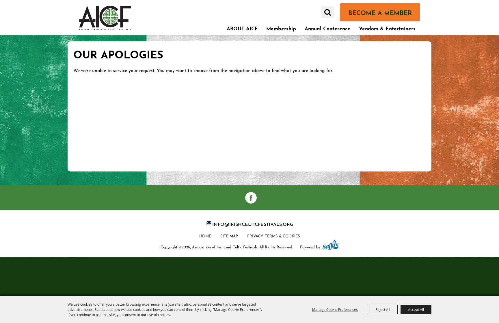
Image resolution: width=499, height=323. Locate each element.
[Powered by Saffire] (330, 245)
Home (205, 235)
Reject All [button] (382, 309)
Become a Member (380, 12)
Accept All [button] (416, 309)
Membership (281, 28)
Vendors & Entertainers (387, 28)
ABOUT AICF (242, 28)
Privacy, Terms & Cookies (273, 235)
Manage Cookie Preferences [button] (335, 309)
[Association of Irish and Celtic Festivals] (105, 17)
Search (327, 12)
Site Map (229, 235)
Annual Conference (327, 28)
